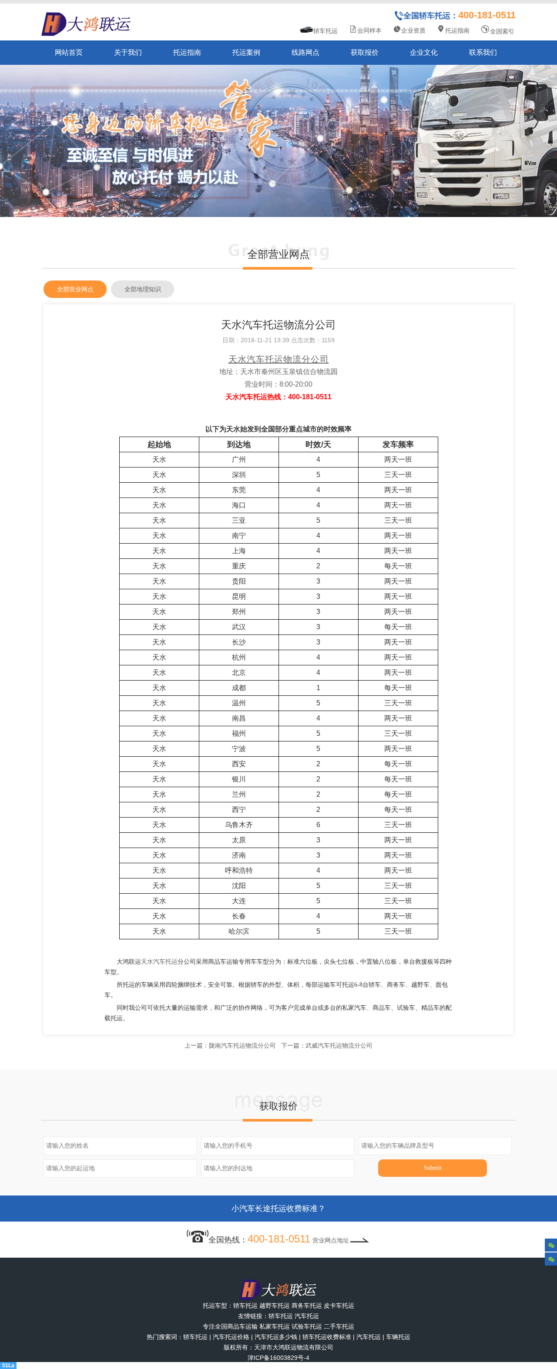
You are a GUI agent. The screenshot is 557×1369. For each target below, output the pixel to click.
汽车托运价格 (231, 1336)
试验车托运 (307, 1326)
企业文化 (424, 52)
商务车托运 (307, 1305)
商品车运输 (242, 1326)
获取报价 (365, 52)
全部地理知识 (142, 289)
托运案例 (246, 52)
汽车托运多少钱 (276, 1336)
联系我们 (483, 52)
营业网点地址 (330, 1240)
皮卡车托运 (339, 1305)
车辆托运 (398, 1336)
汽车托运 (307, 1315)
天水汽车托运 (159, 961)
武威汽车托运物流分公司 (338, 1045)
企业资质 (413, 30)
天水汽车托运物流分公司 (278, 359)
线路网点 (305, 52)
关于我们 (128, 52)
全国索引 (502, 31)
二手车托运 (339, 1326)
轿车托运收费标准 (326, 1336)
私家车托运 (274, 1326)
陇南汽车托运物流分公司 (242, 1045)
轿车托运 (325, 30)
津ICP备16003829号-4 (278, 1357)
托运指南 (457, 30)
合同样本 (369, 30)
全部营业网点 (75, 289)
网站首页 (69, 52)
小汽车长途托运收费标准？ (278, 1208)
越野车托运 (274, 1305)
